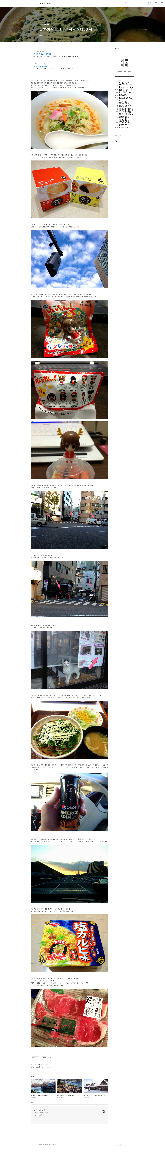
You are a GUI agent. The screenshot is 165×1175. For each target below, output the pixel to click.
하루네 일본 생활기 (45, 3)
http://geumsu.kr (38, 64)
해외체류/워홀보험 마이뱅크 (42, 54)
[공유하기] (36, 1058)
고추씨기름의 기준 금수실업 (42, 66)
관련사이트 (118, 1144)
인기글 (122, 135)
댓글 (32, 1102)
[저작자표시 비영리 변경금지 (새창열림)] (50, 1058)
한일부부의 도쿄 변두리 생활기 (41, 1112)
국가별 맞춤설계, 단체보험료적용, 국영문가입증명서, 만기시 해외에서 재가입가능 (56, 56)
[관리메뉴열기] (162, 3)
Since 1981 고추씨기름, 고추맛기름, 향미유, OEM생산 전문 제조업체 (53, 69)
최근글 (117, 135)
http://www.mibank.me (40, 51)
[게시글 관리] (38, 1058)
